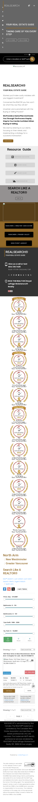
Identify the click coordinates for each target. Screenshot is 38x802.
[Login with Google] (9, 590)
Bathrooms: (10, 614)
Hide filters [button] (29, 639)
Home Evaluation (22, 181)
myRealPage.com (23, 755)
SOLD (33, 54)
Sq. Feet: (10, 631)
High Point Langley (19, 243)
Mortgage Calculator (21, 156)
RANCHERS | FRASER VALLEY (19, 234)
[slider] (4, 599)
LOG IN (19, 198)
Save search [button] (8, 639)
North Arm (9, 584)
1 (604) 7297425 (8, 700)
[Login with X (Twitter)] (13, 590)
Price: (10, 597)
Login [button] (22, 589)
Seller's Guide (22, 173)
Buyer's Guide (21, 165)
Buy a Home (11, 40)
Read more (8, 140)
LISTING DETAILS (9, 691)
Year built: (11, 622)
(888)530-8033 (25, 700)
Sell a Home (23, 40)
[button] (2, 7)
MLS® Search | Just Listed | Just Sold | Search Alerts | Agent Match (17, 580)
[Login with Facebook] (4, 590)
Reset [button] (18, 639)
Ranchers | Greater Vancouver (19, 226)
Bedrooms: (10, 605)
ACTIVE (26, 54)
